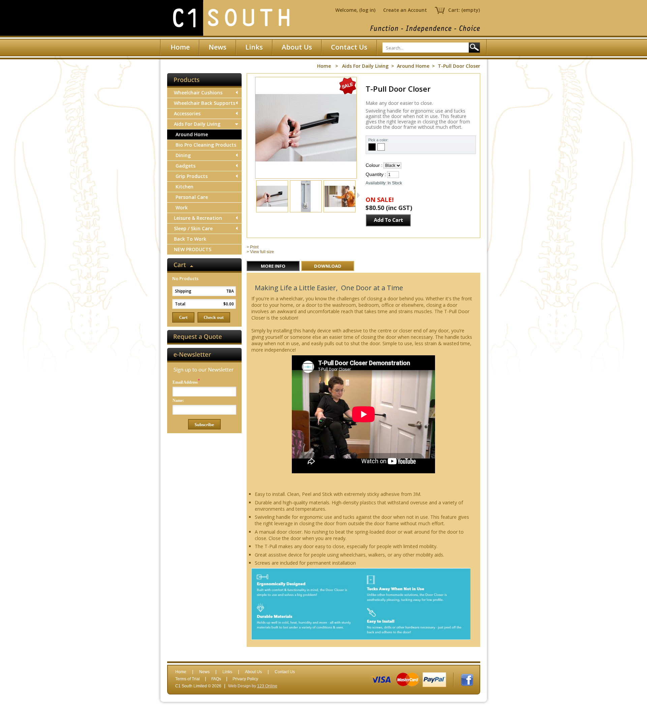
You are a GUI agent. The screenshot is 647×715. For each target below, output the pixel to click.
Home (180, 47)
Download (327, 266)
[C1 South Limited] (230, 18)
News (217, 47)
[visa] (381, 679)
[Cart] (183, 317)
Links (254, 47)
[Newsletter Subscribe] (204, 424)
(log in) (367, 10)
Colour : (374, 165)
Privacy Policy (245, 679)
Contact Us (349, 47)
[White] (381, 147)
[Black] (372, 147)
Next (358, 195)
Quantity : (376, 174)
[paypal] (434, 679)
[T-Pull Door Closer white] (305, 210)
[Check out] (213, 317)
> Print (252, 247)
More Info (273, 266)
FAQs (216, 679)
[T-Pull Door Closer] (272, 210)
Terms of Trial (187, 679)
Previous (253, 195)
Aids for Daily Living (365, 66)
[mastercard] (408, 679)
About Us (297, 47)
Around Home (413, 66)
